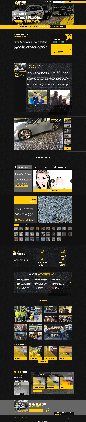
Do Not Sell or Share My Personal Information (23, 419)
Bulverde (54, 86)
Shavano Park (65, 86)
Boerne (67, 85)
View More (43, 361)
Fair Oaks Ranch (30, 86)
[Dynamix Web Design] (70, 418)
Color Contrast (47, 421)
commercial (42, 72)
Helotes (64, 85)
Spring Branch (59, 86)
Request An (58, 26)
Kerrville (35, 86)
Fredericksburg (41, 86)
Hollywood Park (35, 88)
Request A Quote (22, 185)
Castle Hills (29, 88)
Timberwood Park (48, 86)
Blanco (42, 88)
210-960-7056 (47, 1)
